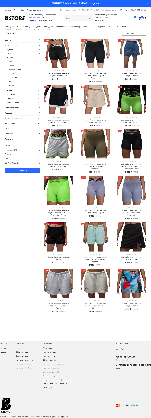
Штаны (10, 90)
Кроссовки (60, 26)
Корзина (3, 352)
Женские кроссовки (78, 26)
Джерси (10, 98)
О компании (47, 348)
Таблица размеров (50, 376)
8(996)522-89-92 (138, 10)
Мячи (110, 26)
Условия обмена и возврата (53, 364)
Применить (22, 170)
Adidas (11, 65)
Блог (23, 10)
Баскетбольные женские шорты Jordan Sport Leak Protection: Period (132, 166)
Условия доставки (50, 352)
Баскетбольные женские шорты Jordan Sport (58, 74)
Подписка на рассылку (51, 368)
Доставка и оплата (35, 10)
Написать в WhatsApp (24, 368)
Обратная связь (22, 352)
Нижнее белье (13, 102)
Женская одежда (24, 26)
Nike (10, 61)
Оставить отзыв (22, 356)
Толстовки (11, 94)
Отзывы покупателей (51, 372)
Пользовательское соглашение (55, 384)
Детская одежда (43, 26)
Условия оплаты (49, 356)
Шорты (37, 29)
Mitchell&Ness (14, 70)
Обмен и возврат (49, 360)
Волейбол (121, 26)
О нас (16, 10)
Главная (8, 29)
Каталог (8, 10)
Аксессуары (97, 26)
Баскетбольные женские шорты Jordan (132, 74)
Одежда (8, 26)
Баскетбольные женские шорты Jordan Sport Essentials (95, 75)
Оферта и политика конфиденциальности (59, 380)
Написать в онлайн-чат (25, 360)
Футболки (11, 49)
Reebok (11, 86)
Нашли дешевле (49, 388)
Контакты (19, 348)
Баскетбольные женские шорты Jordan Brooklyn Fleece (95, 259)
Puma (10, 82)
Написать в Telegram (24, 364)
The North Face (14, 78)
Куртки (10, 53)
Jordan (11, 74)
